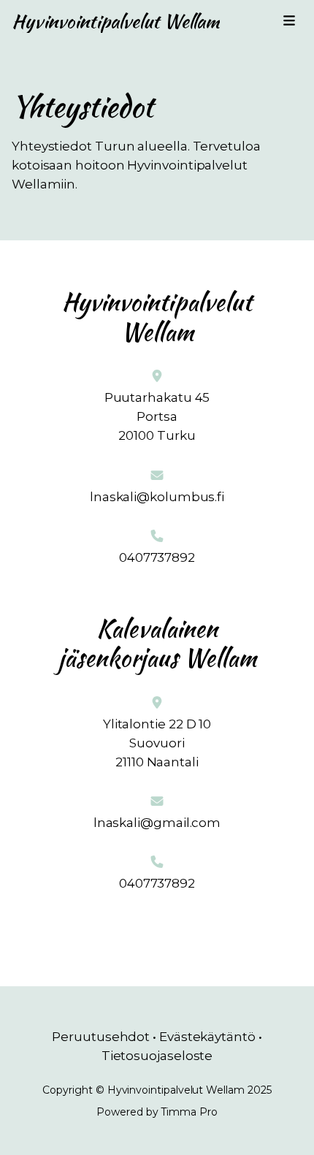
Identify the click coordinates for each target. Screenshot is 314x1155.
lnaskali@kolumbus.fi (157, 496)
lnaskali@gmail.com (157, 822)
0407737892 (157, 557)
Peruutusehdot (101, 1036)
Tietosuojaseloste (157, 1055)
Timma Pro (189, 1111)
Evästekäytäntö (207, 1036)
